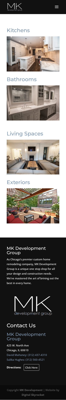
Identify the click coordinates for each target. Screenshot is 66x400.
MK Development (31, 390)
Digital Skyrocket (33, 394)
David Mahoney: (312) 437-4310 (27, 355)
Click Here (31, 367)
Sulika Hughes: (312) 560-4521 (26, 359)
